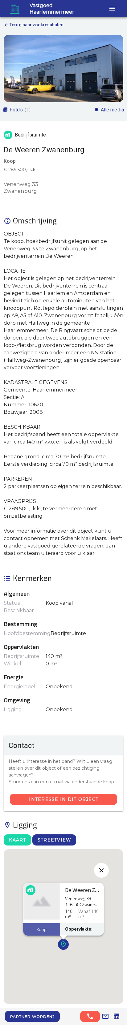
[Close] (101, 870)
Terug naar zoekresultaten (36, 24)
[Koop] (41, 901)
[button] (112, 8)
